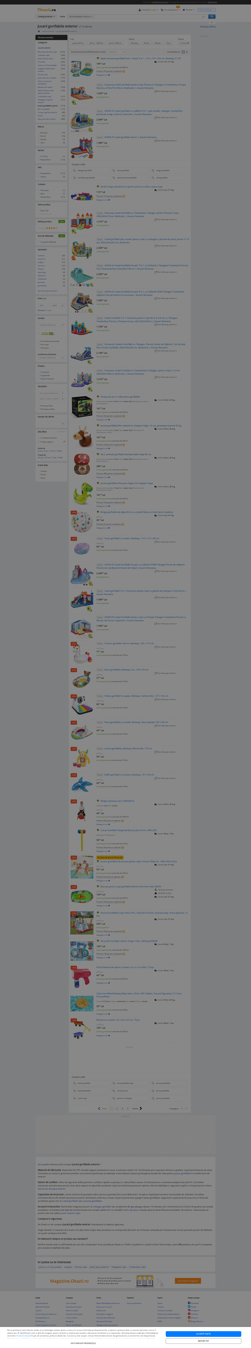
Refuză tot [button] (203, 1341)
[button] (83, 1342)
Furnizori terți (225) (25, 1336)
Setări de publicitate (137, 1338)
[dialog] (125, 1337)
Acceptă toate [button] (203, 1334)
